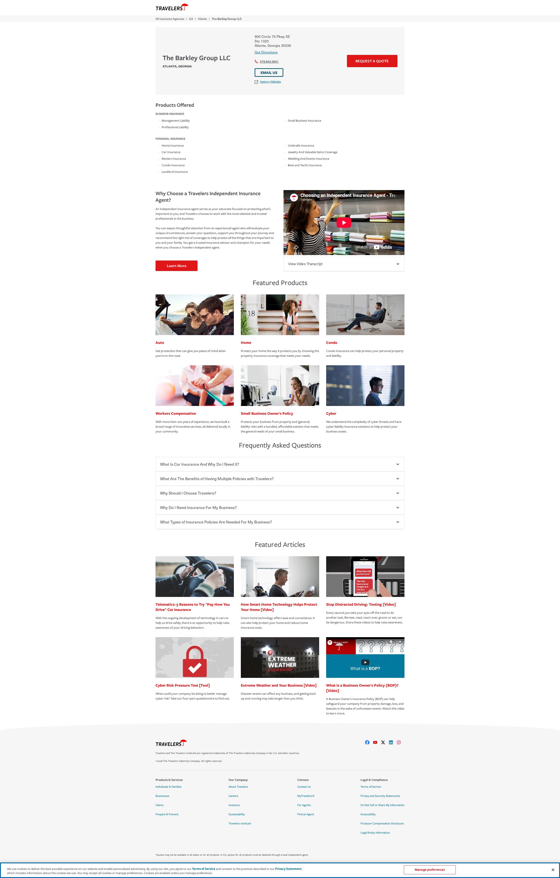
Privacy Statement (288, 869)
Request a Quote (372, 60)
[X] (385, 742)
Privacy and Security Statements (380, 796)
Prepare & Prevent (167, 814)
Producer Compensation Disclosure (382, 823)
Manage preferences (430, 870)
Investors (234, 805)
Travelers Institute (240, 823)
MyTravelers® (306, 796)
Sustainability (237, 814)
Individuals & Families (169, 787)
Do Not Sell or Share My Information (382, 805)
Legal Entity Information (375, 832)
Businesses (162, 796)
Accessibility (368, 814)
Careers (233, 796)
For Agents (304, 805)
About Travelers (238, 787)
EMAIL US (269, 72)
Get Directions (266, 52)
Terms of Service (370, 787)
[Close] (553, 870)
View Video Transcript (305, 264)
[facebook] (369, 742)
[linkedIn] (393, 742)
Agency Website (270, 82)
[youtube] (377, 742)
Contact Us (304, 787)
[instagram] (400, 742)
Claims (160, 805)
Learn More (176, 265)
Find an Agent (305, 814)
